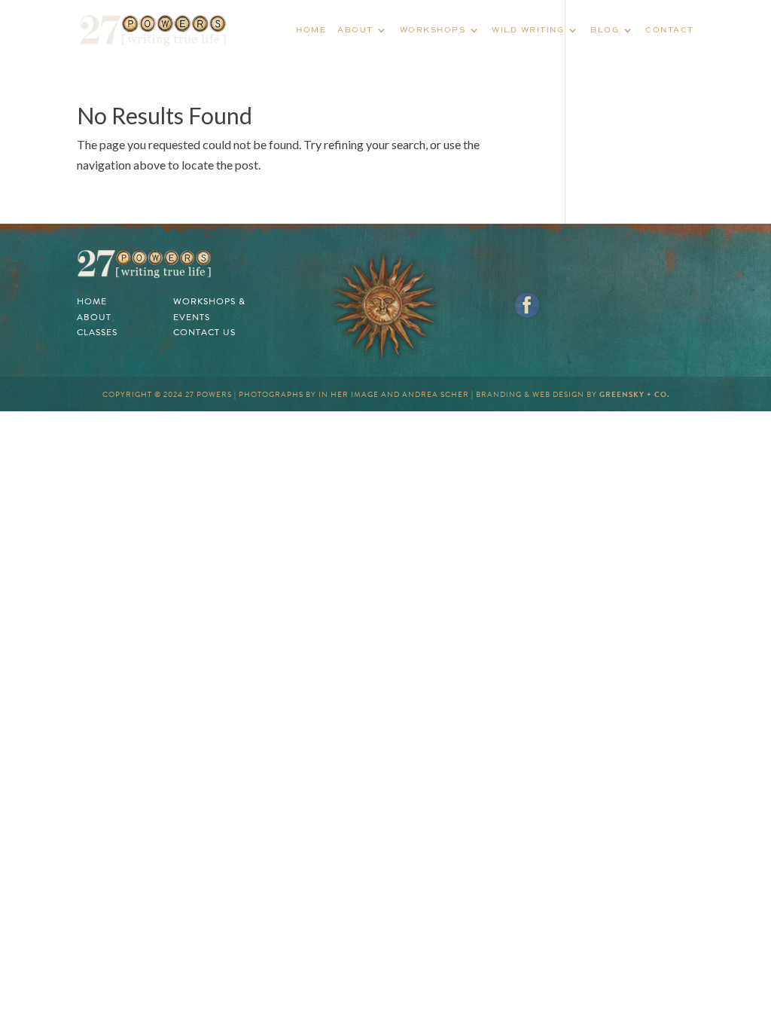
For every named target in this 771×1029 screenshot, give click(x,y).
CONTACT (669, 30)
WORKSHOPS (433, 30)
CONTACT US (204, 332)
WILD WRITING (528, 30)
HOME (311, 30)
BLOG (604, 30)
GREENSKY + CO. (634, 394)
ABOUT (355, 30)
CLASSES (97, 332)
